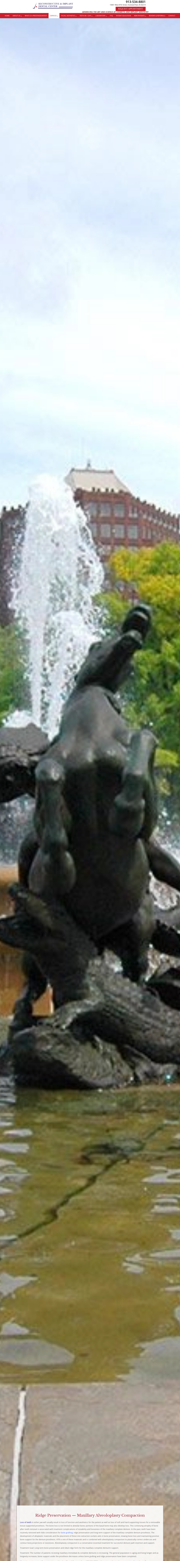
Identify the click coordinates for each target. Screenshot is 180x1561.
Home (7, 16)
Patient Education (123, 16)
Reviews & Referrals (157, 16)
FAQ (111, 16)
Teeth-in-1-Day (85, 16)
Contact (171, 16)
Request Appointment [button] (130, 9)
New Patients (139, 16)
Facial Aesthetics (68, 16)
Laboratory (100, 16)
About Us (16, 16)
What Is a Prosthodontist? (36, 16)
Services (53, 16)
